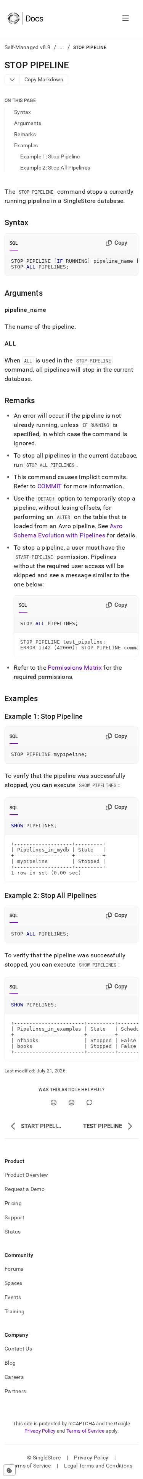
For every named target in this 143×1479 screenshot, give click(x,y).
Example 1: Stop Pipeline (50, 156)
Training (14, 1311)
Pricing (13, 1203)
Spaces (13, 1283)
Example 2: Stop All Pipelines (55, 168)
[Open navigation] (125, 18)
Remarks (25, 134)
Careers (14, 1377)
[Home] (25, 18)
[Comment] (89, 1102)
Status (13, 1232)
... (61, 47)
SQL (14, 243)
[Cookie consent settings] (9, 1470)
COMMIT (49, 486)
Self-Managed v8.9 (28, 47)
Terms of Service (85, 1431)
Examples (26, 145)
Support (14, 1217)
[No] (71, 1102)
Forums (14, 1269)
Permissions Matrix (75, 667)
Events (13, 1297)
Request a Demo (25, 1189)
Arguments (28, 123)
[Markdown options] (12, 79)
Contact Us (18, 1349)
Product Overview (26, 1175)
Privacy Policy (40, 1431)
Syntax (22, 112)
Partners (15, 1391)
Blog (10, 1363)
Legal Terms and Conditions (98, 1466)
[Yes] (54, 1102)
